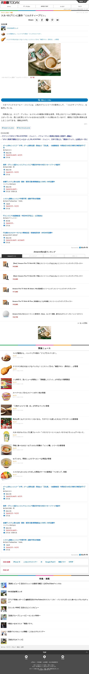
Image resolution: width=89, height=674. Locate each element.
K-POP (71, 562)
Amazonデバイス (12, 256)
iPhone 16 (16, 562)
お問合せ (33, 662)
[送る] (47, 20)
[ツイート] (37, 20)
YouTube (62, 658)
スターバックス (9, 128)
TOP (44, 652)
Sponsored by (74, 247)
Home (26, 658)
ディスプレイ (54, 256)
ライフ (80, 6)
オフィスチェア (33, 256)
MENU (81, 1)
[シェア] (42, 20)
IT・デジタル (27, 6)
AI (41, 562)
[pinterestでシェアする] (52, 20)
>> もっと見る (82, 323)
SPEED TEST (44, 6)
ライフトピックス (24, 128)
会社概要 (45, 662)
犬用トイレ (75, 256)
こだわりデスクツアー (30, 562)
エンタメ (62, 6)
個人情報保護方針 (53, 662)
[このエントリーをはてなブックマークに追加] (57, 20)
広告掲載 (39, 662)
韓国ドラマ (62, 562)
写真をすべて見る (46, 100)
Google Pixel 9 (50, 562)
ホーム (9, 6)
